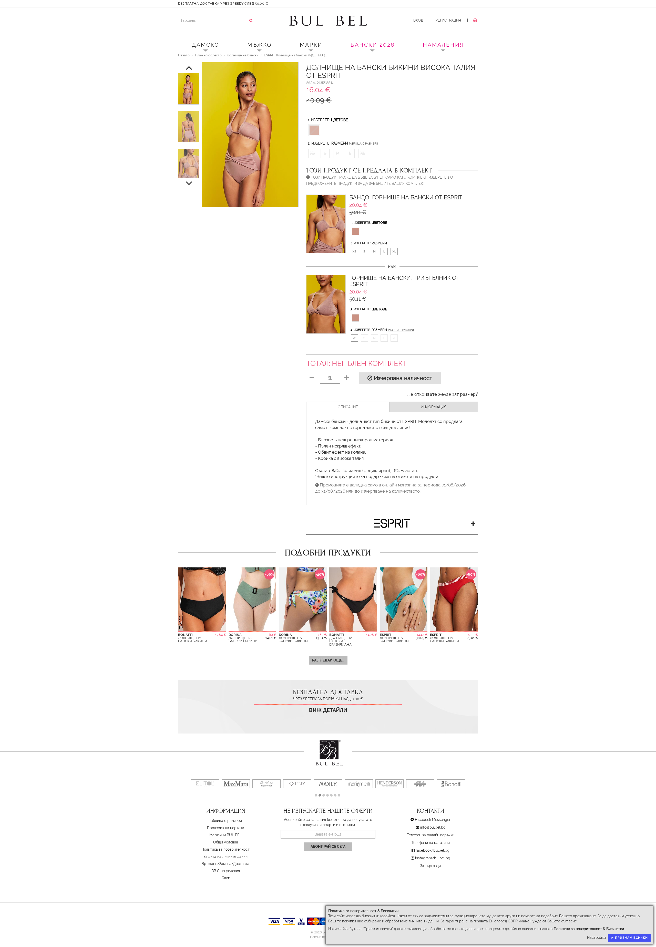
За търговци (430, 866)
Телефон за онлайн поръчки (430, 835)
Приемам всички (631, 938)
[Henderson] (389, 783)
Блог (226, 878)
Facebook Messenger (432, 820)
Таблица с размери (363, 143)
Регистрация (448, 20)
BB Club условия (225, 871)
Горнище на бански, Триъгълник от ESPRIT (404, 281)
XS (312, 153)
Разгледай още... (328, 660)
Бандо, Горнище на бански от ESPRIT (405, 197)
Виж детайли (328, 710)
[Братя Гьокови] (420, 783)
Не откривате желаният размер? (442, 394)
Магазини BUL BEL (225, 835)
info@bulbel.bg (433, 827)
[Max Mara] (236, 783)
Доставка (241, 864)
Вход (418, 20)
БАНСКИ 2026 (373, 45)
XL (363, 153)
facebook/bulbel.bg (432, 850)
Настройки (596, 937)
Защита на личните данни (226, 856)
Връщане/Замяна (216, 864)
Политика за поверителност (225, 849)
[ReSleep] (266, 783)
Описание (348, 407)
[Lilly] (297, 783)
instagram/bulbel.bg (432, 858)
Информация (433, 407)
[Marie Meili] (359, 783)
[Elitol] (205, 783)
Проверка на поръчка (225, 828)
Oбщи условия (225, 842)
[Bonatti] (451, 783)
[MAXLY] (328, 783)
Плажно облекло (208, 55)
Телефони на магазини (431, 843)
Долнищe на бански (243, 55)
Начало (184, 55)
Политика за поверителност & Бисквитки (589, 929)
